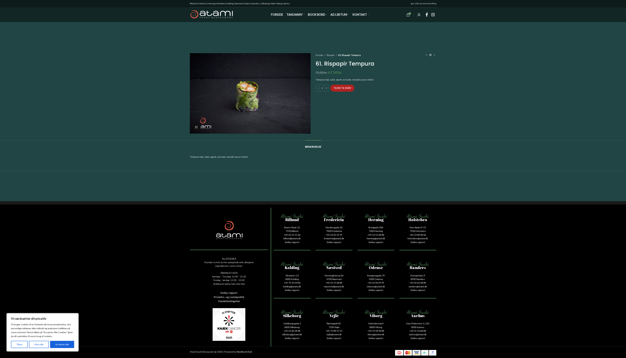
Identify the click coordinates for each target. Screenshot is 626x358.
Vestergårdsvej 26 (334, 275)
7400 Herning (376, 231)
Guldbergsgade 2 (292, 323)
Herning (211, 3)
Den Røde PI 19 (418, 227)
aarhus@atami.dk (417, 334)
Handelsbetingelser (229, 301)
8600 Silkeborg (292, 327)
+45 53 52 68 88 (376, 234)
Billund (193, 3)
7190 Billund (292, 231)
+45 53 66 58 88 (292, 330)
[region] (43, 332)
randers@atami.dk (418, 286)
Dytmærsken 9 (417, 275)
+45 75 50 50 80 (292, 282)
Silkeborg (265, 3)
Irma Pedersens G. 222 (417, 323)
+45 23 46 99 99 (376, 282)
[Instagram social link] (433, 14)
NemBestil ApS (244, 351)
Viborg (279, 3)
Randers (256, 3)
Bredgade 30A (376, 227)
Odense (247, 3)
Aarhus (286, 3)
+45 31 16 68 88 (417, 330)
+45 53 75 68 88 (334, 282)
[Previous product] (426, 55)
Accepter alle (62, 344)
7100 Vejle (334, 327)
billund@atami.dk (292, 238)
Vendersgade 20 (334, 227)
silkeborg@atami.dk (292, 334)
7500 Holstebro (418, 231)
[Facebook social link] (427, 14)
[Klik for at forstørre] (196, 127)
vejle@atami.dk (334, 334)
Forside (319, 55)
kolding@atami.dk (292, 286)
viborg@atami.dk (375, 334)
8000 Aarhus (417, 327)
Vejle (273, 3)
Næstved (239, 3)
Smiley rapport (292, 242)
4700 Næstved (334, 279)
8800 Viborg (376, 327)
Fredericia (202, 3)
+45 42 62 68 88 (417, 282)
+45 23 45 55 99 (334, 234)
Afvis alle (39, 344)
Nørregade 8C (334, 323)
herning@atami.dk (376, 238)
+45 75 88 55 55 (334, 330)
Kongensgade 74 (376, 275)
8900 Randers (418, 279)
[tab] (313, 145)
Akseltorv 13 (292, 275)
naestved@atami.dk (334, 286)
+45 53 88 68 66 (417, 234)
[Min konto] (419, 14)
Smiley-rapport (228, 292)
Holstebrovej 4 (375, 323)
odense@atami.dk (376, 286)
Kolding (230, 3)
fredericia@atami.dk (334, 238)
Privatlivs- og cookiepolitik (229, 296)
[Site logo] (212, 14)
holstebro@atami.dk (418, 238)
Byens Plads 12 (292, 227)
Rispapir (331, 55)
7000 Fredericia (334, 231)
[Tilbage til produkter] (430, 55)
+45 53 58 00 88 (376, 330)
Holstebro (220, 3)
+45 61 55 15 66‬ (292, 234)
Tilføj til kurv (342, 88)
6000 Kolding (292, 279)
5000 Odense (376, 279)
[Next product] (434, 55)
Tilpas (19, 344)
